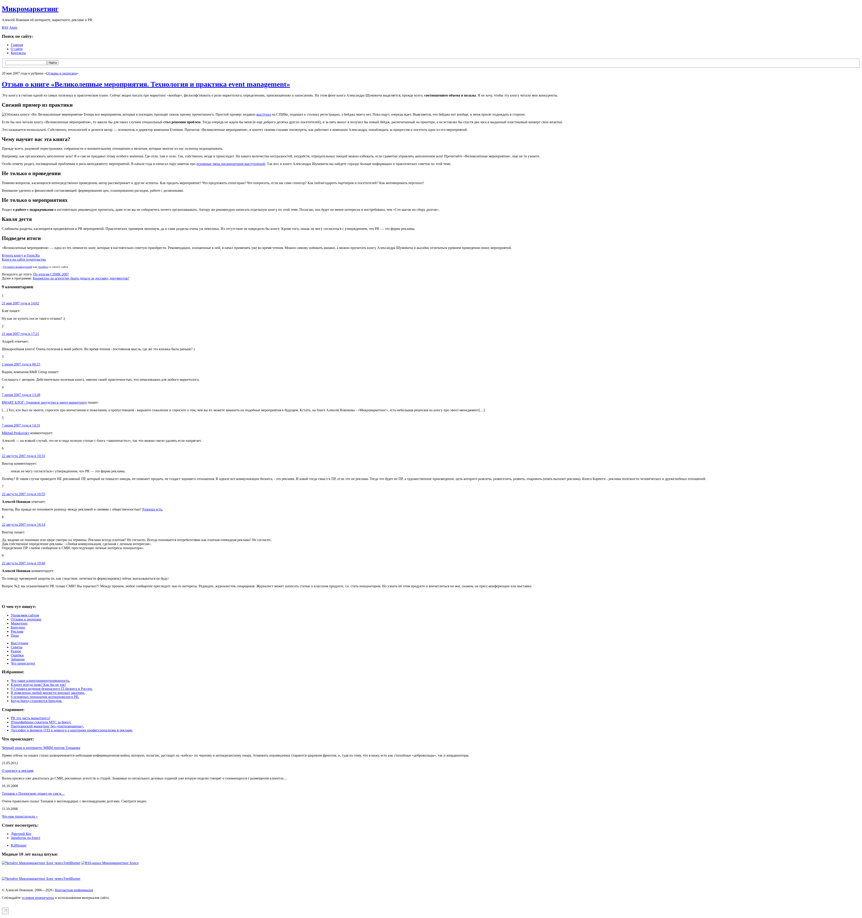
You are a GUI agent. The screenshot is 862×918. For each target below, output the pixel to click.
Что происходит (23, 663)
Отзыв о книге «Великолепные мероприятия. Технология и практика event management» (146, 84)
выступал (263, 114)
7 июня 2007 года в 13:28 (21, 395)
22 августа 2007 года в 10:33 (23, 456)
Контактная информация (74, 890)
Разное (16, 651)
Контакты (18, 53)
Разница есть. (152, 509)
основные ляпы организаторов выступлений (230, 164)
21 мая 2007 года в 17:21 (20, 334)
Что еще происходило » (20, 816)
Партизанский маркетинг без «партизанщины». (47, 726)
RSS (5, 27)
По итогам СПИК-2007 (51, 274)
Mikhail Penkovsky (15, 433)
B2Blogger (18, 845)
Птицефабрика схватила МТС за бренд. (41, 722)
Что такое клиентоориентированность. (40, 680)
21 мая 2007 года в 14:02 (20, 303)
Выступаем (19, 643)
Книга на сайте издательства (24, 259)
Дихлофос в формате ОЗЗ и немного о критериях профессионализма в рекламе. (72, 730)
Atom (13, 27)
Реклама (17, 631)
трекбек (43, 267)
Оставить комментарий (17, 267)
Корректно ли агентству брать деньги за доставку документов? (81, 278)
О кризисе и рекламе (18, 771)
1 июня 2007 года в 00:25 (21, 364)
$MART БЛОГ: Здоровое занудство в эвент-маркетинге (44, 402)
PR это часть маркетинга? (30, 718)
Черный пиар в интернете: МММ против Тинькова (41, 748)
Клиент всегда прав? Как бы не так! (38, 685)
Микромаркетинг (30, 9)
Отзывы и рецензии (61, 73)
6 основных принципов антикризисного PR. (45, 697)
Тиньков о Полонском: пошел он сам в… (33, 793)
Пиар (15, 635)
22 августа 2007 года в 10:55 (23, 494)
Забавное (18, 659)
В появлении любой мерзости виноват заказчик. (48, 693)
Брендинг (18, 627)
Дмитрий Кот (21, 834)
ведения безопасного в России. (52, 689)
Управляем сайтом (25, 615)
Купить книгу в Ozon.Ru (21, 255)
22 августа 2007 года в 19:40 (23, 563)
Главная (17, 45)
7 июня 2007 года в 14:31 (21, 425)
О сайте (17, 49)
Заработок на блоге (25, 838)
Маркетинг (19, 623)
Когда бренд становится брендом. (36, 701)
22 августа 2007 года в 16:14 (23, 524)
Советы (16, 647)
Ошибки (17, 655)
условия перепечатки (38, 898)
